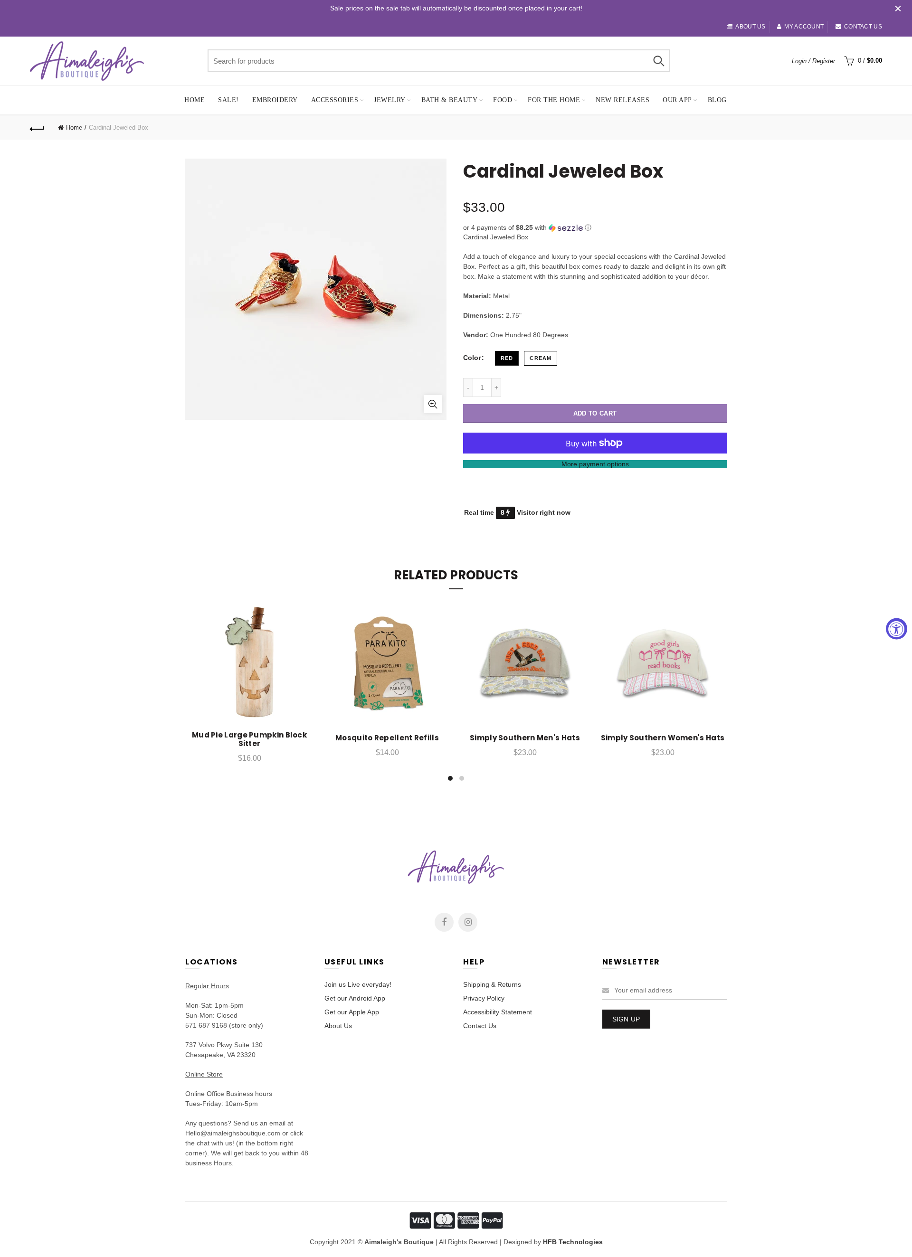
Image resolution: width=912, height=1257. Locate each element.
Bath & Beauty (449, 100)
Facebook (444, 922)
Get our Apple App (351, 1012)
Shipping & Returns (492, 984)
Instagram (467, 922)
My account (804, 26)
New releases (622, 100)
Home (194, 100)
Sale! (228, 100)
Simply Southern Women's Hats (662, 738)
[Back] (37, 127)
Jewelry (390, 100)
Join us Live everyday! (357, 984)
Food (502, 100)
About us (750, 26)
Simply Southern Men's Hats (525, 738)
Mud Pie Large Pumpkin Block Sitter (249, 739)
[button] (595, 227)
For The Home (554, 100)
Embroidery (275, 100)
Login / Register (813, 61)
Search (658, 60)
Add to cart (595, 413)
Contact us (863, 26)
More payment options (595, 464)
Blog (717, 100)
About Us (338, 1026)
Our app (677, 100)
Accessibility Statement (497, 1012)
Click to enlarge (433, 404)
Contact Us (479, 1026)
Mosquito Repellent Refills (387, 738)
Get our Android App (354, 998)
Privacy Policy (483, 998)
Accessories (335, 100)
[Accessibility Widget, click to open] (896, 628)
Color (472, 357)
